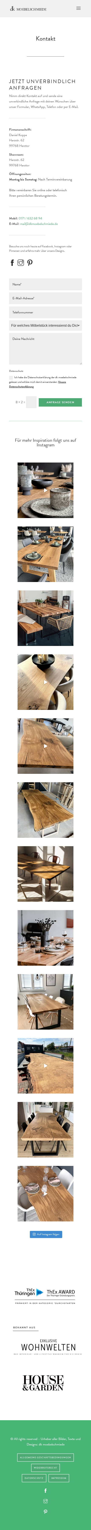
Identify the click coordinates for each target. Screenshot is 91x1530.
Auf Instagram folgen (48, 1234)
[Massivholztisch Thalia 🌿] (45, 938)
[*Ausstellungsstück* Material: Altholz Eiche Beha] (45, 554)
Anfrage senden (60, 402)
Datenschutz (34, 1478)
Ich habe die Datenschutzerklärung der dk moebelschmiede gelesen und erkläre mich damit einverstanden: (42, 382)
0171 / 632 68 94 (30, 218)
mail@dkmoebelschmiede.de (39, 223)
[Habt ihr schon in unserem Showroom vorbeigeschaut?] (45, 490)
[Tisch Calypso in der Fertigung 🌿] (45, 810)
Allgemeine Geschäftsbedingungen (45, 1457)
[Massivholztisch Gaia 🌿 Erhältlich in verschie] (45, 1002)
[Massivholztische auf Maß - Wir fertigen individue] (45, 618)
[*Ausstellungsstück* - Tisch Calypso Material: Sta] (45, 1193)
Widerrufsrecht (45, 1468)
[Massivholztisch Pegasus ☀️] (45, 874)
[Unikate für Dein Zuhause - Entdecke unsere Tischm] (45, 682)
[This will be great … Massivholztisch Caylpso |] (45, 1066)
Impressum (58, 1478)
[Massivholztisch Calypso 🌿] (45, 746)
